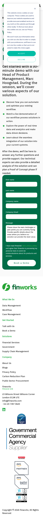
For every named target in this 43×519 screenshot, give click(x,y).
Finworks (6, 386)
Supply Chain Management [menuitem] (15, 351)
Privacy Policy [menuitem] (9, 372)
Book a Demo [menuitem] (8, 330)
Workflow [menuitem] (7, 310)
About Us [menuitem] (6, 363)
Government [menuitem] (8, 347)
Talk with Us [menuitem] (8, 326)
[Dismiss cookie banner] (35, 8)
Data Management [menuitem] (11, 305)
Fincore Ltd (7, 389)
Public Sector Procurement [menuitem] (15, 381)
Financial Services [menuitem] (10, 342)
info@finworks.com (12, 401)
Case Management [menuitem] (11, 314)
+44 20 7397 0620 (11, 404)
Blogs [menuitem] (5, 367)
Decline (21, 59)
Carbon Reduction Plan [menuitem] (13, 376)
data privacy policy (29, 246)
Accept (21, 53)
